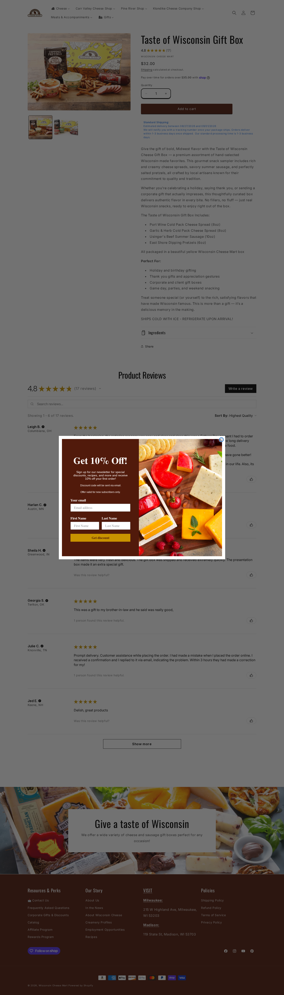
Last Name (109, 518)
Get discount (100, 537)
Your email (78, 500)
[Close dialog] (221, 440)
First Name (78, 518)
